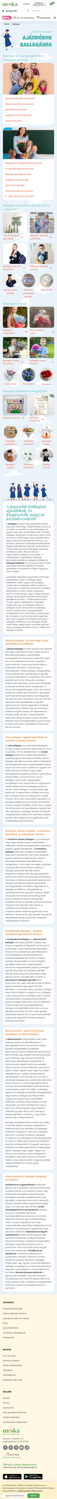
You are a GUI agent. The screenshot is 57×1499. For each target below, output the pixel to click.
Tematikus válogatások (14, 1333)
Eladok (26, 4)
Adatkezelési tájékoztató (15, 1422)
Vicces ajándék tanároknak (19, 191)
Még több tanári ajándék (20, 196)
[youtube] (21, 1447)
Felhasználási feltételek (14, 1412)
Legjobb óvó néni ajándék (18, 115)
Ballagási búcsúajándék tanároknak (23, 163)
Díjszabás (7, 1370)
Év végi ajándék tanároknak (19, 168)
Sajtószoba (8, 1407)
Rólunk (6, 1398)
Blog (5, 1323)
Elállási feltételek (11, 1417)
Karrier (6, 1403)
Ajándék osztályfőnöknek (18, 174)
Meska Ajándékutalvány (15, 1313)
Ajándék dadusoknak (16, 109)
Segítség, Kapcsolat (12, 1380)
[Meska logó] (10, 4)
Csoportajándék (13, 121)
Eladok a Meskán (11, 1360)
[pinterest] (16, 1447)
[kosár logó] (51, 4)
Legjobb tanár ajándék (16, 180)
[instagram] (10, 1447)
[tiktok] (26, 1447)
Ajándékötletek (10, 1328)
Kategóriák (8, 1337)
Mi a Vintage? (9, 1356)
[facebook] (5, 1447)
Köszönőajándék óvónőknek (19, 104)
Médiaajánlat (9, 1375)
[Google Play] (12, 1476)
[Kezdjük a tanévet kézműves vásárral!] (7, 17)
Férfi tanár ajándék (15, 185)
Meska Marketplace (12, 1365)
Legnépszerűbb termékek (16, 1318)
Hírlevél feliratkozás (12, 1308)
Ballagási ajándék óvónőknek (20, 98)
